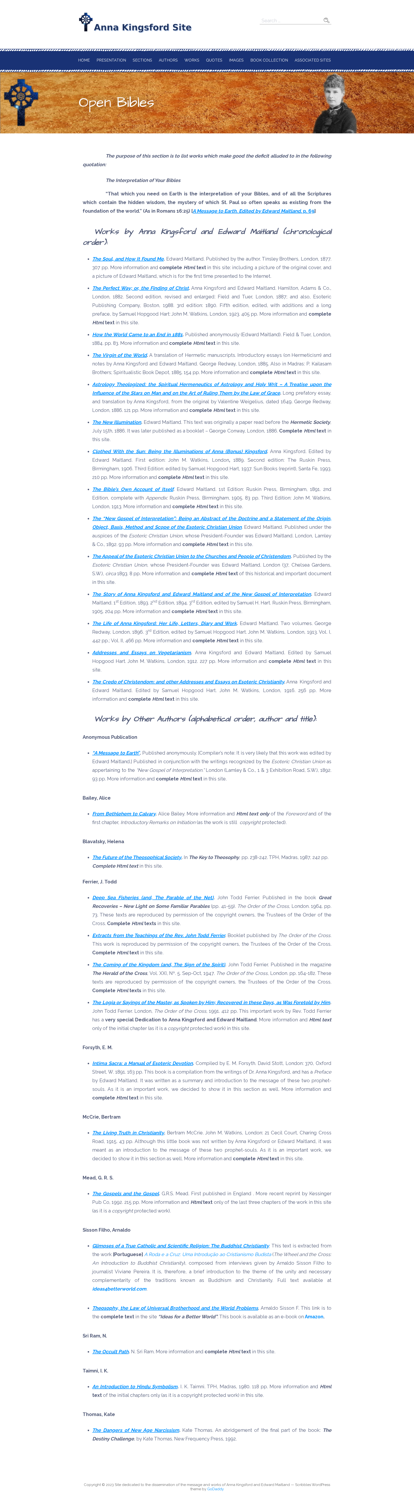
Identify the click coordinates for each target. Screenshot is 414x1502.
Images (236, 60)
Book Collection (269, 60)
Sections (142, 60)
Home (84, 60)
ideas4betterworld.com (119, 1289)
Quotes (214, 60)
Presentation (111, 60)
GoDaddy (215, 1489)
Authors (168, 60)
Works (191, 60)
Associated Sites (313, 60)
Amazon (313, 1317)
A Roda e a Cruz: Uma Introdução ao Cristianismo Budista (207, 1254)
